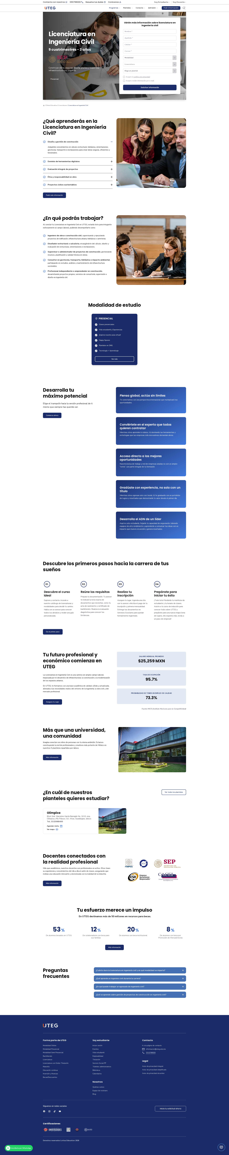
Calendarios (97, 1074)
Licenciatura (47, 1060)
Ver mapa (51, 829)
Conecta (139, 8)
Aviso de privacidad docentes (153, 1073)
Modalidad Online (49, 1045)
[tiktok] (54, 1111)
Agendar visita (53, 826)
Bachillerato (47, 1056)
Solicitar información (150, 87)
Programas (113, 8)
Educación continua (50, 1070)
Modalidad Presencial (51, 1049)
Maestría (46, 1067)
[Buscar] (184, 8)
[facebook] (44, 1111)
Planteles (127, 8)
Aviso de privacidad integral (152, 1066)
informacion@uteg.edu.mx (156, 1049)
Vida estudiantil (98, 1053)
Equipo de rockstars (100, 1091)
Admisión (152, 8)
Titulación (96, 1060)
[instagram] (49, 1111)
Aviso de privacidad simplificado (154, 1070)
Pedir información (171, 8)
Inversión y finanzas (50, 1074)
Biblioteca (96, 1070)
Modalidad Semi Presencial (53, 1053)
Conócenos (113, 2)
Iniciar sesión (97, 1045)
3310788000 (75, 2)
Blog (94, 1094)
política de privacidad (142, 77)
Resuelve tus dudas (94, 2)
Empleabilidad (98, 1056)
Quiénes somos (98, 1087)
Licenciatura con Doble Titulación (55, 1063)
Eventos (96, 1049)
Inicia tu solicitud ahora (170, 1108)
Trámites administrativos (102, 1067)
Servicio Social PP (99, 1063)
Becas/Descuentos (50, 1077)
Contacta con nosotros (54, 2)
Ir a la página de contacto (152, 1045)
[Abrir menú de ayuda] (221, 1147)
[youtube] (60, 1111)
